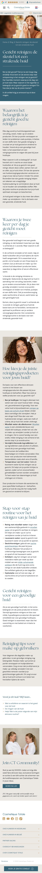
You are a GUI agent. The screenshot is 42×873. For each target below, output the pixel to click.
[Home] (22, 7)
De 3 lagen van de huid (14, 709)
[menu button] (4, 7)
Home (5, 42)
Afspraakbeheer (35, 2)
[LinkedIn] (3, 818)
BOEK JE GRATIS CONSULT (19, 869)
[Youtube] (7, 818)
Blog (11, 42)
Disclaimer (4, 861)
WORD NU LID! (11, 786)
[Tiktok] (20, 818)
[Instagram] (16, 818)
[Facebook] (12, 818)
